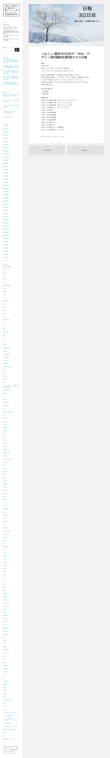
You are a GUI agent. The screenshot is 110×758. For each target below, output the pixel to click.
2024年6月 (6, 207)
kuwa (4, 434)
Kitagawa (5, 418)
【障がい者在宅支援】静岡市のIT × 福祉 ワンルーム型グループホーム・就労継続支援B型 (11, 10)
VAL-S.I (5, 662)
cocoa (4, 322)
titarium (5, 646)
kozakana (5, 427)
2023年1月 (6, 254)
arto (4, 294)
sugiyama (5, 606)
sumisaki (5, 618)
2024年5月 (6, 210)
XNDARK (5, 668)
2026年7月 (6, 129)
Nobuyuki (5, 546)
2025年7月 (6, 166)
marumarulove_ (6, 452)
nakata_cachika (6, 531)
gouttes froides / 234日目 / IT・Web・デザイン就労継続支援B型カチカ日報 (11, 78)
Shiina (4, 590)
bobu (4, 307)
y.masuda (5, 671)
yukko (4, 696)
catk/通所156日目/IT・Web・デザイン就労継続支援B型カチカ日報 (11, 84)
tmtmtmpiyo (6, 650)
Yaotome (5, 684)
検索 (4, 47)
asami (4, 297)
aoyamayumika (6, 285)
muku (4, 518)
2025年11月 (6, 154)
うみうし (5, 709)
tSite (4, 656)
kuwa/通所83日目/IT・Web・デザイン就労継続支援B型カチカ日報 (11, 66)
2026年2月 (6, 144)
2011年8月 (6, 257)
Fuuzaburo (5, 357)
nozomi (5, 556)
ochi (4, 559)
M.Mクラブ (6, 443)
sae (4, 584)
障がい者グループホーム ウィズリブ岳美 (11, 36)
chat (4, 316)
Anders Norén (11, 753)
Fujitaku (5, 351)
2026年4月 (6, 138)
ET (4, 341)
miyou (4, 496)
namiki (4, 534)
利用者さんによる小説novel (9, 729)
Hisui (4, 373)
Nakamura (5, 527)
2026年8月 (6, 125)
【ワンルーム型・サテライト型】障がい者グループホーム (10, 27)
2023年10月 (6, 232)
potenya (5, 565)
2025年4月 (6, 176)
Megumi (5, 471)
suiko (4, 609)
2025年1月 (6, 185)
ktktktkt (5, 430)
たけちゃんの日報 (7, 715)
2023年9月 (6, 235)
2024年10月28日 (46, 136)
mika (4, 477)
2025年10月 (6, 157)
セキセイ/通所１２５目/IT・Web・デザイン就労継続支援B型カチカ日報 (11, 72)
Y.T (4, 678)
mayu (4, 462)
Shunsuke (5, 599)
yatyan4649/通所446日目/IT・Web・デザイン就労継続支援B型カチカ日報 (11, 61)
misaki (4, 490)
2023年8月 (6, 238)
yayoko (5, 687)
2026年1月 (6, 147)
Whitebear (5, 665)
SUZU (4, 621)
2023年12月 (6, 226)
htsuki (4, 379)
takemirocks (6, 634)
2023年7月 (6, 241)
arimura (5, 291)
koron (4, 421)
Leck (4, 437)
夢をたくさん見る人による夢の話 (11, 100)
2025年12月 (6, 151)
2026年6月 (6, 132)
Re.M (4, 571)
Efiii (4, 335)
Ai (3, 275)
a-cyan (4, 272)
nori (4, 549)
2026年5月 (6, 135)
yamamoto (5, 681)
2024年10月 (6, 194)
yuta (4, 703)
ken (4, 415)
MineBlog (5, 484)
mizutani (5, 499)
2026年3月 (6, 141)
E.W (4, 329)
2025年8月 (6, 163)
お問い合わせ (6, 24)
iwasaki (5, 393)
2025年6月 (6, 169)
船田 (13, 95)
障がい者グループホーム (9, 739)
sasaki (4, 587)
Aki (4, 282)
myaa (4, 524)
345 (4, 269)
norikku (5, 552)
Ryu (4, 578)
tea (4, 643)
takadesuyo (6, 628)
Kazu (4, 408)
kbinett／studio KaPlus (8, 412)
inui (4, 382)
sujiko (4, 612)
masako (5, 455)
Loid (4, 440)
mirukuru (5, 487)
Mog (4, 512)
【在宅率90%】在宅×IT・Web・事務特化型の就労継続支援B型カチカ (11, 32)
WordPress (11, 751)
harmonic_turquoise (7, 366)
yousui (4, 690)
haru (4, 369)
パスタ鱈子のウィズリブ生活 (10, 726)
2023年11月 (6, 229)
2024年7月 (6, 204)
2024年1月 (6, 223)
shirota (4, 596)
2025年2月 (6, 182)
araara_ (5, 288)
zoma (4, 706)
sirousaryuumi (6, 603)
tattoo (4, 640)
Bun (4, 310)
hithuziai (5, 376)
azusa (4, 304)
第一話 (4, 116)
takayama (5, 631)
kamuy (4, 399)
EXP (4, 344)
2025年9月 (6, 160)
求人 (4, 736)
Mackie (5, 446)
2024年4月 (6, 213)
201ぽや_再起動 (7, 266)
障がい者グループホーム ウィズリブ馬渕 (11, 39)
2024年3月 (6, 216)
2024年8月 (6, 201)
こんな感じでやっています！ (10, 712)
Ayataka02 (5, 301)
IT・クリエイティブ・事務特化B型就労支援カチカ (10, 386)
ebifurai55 (5, 332)
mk (4, 502)
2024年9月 (6, 198)
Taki (4, 637)
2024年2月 (6, 219)
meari (4, 468)
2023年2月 (6, 251)
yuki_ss (5, 693)
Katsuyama (6, 405)
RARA (4, 568)
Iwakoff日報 (6, 390)
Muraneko (5, 521)
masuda (6, 101)
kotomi (4, 424)
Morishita (5, 515)
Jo (3, 396)
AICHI (4, 279)
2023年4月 (6, 248)
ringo (4, 574)
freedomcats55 (6, 348)
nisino (4, 540)
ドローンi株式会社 (7, 723)
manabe (5, 449)
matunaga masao (7, 459)
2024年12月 (6, 188)
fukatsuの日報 (6, 354)
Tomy (4, 653)
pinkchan (5, 562)
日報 (4, 732)
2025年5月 (6, 172)
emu (4, 338)
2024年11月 (6, 191)
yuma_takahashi (7, 700)
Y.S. (4, 675)
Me (4, 465)
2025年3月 (6, 179)
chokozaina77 (6, 319)
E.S (4, 326)
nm (4, 543)
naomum (5, 537)
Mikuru (5, 480)
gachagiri (5, 360)
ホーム (5, 22)
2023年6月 (6, 244)
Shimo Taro (5, 593)
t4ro (4, 624)
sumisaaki (5, 615)
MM (4, 505)
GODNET (5, 363)
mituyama (5, 493)
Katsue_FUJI (6, 402)
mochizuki (5, 509)
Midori (4, 474)
